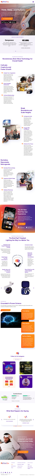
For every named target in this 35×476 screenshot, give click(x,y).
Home (12, 464)
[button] (33, 2)
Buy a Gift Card (20, 467)
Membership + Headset (21, 464)
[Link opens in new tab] (9, 368)
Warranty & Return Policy (4, 474)
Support (29, 464)
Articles (12, 467)
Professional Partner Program (30, 468)
